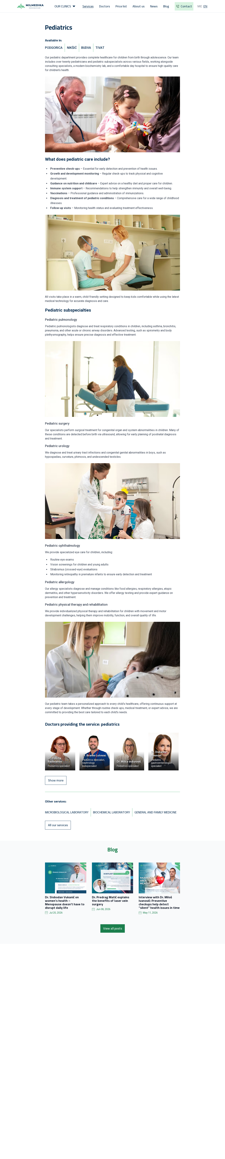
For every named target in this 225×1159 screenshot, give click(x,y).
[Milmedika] (30, 6)
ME (199, 6)
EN (205, 6)
